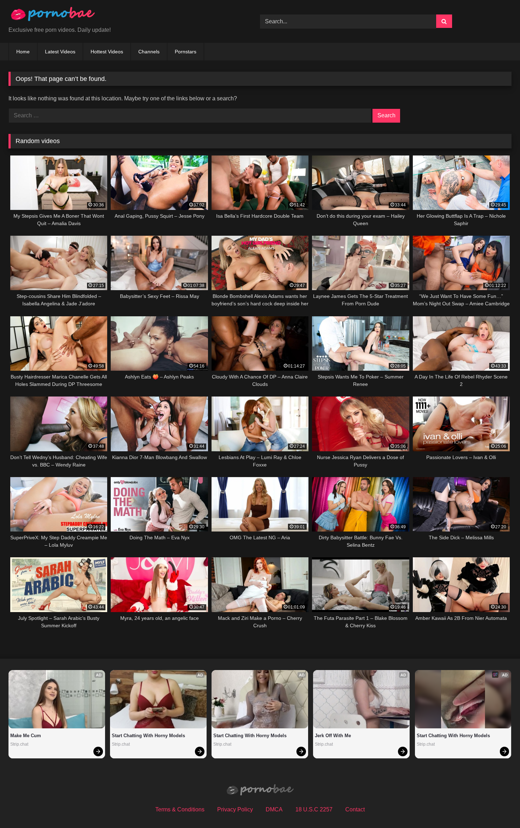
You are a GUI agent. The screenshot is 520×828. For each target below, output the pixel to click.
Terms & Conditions (179, 809)
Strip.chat (19, 744)
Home (23, 51)
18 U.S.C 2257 (314, 809)
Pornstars (185, 51)
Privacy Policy (235, 809)
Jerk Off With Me (333, 735)
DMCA (274, 809)
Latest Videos (60, 51)
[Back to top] (498, 807)
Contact (355, 809)
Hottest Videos (107, 51)
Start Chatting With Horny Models (148, 735)
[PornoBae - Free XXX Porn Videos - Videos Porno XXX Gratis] (52, 16)
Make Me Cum (25, 735)
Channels (149, 51)
